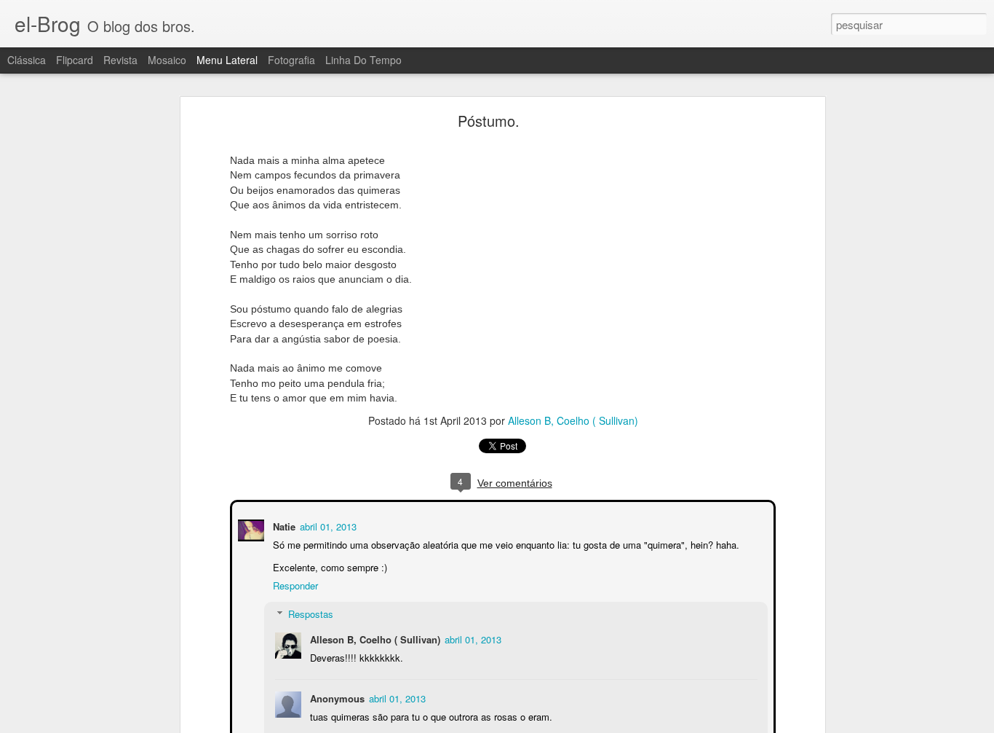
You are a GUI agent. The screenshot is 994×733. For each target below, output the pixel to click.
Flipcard (74, 59)
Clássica (26, 59)
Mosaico (167, 59)
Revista (120, 59)
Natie (282, 525)
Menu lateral (227, 59)
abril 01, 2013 (326, 525)
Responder (294, 584)
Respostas (309, 612)
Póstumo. (489, 120)
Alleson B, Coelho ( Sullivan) (573, 420)
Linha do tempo (363, 59)
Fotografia (291, 59)
